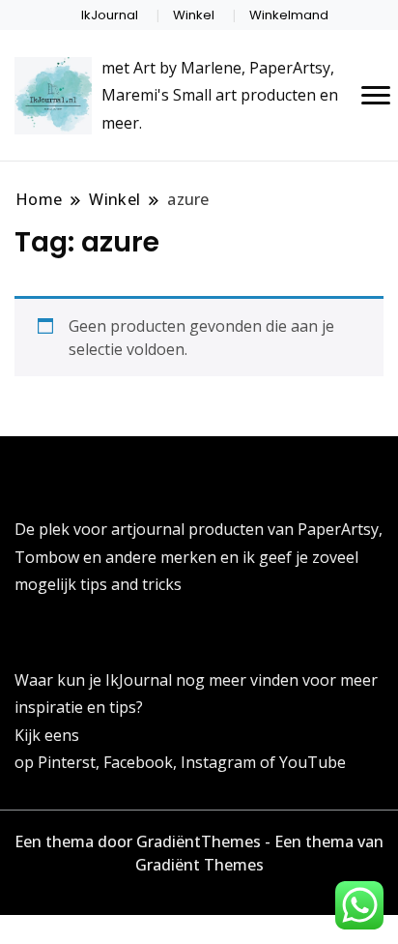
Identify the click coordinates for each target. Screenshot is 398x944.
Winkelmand (288, 15)
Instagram (220, 762)
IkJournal (109, 15)
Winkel (193, 15)
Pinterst (67, 762)
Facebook (138, 762)
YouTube (312, 762)
